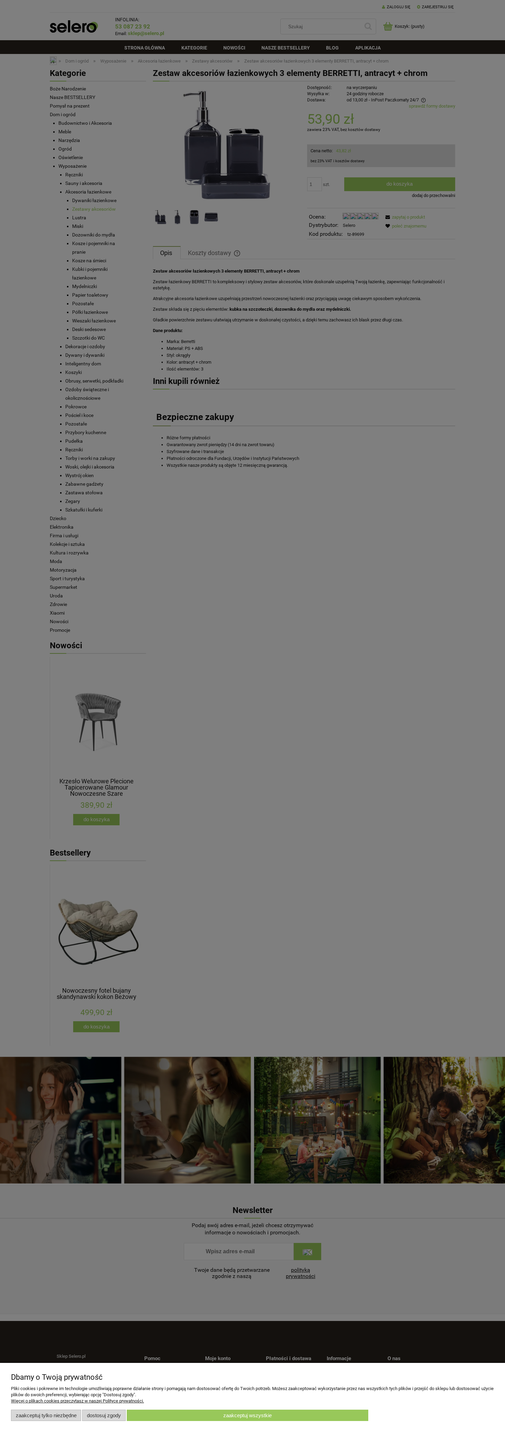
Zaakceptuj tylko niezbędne (46, 1415)
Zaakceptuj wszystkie (247, 1415)
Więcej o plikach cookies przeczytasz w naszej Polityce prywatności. (77, 1400)
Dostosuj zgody (104, 1415)
